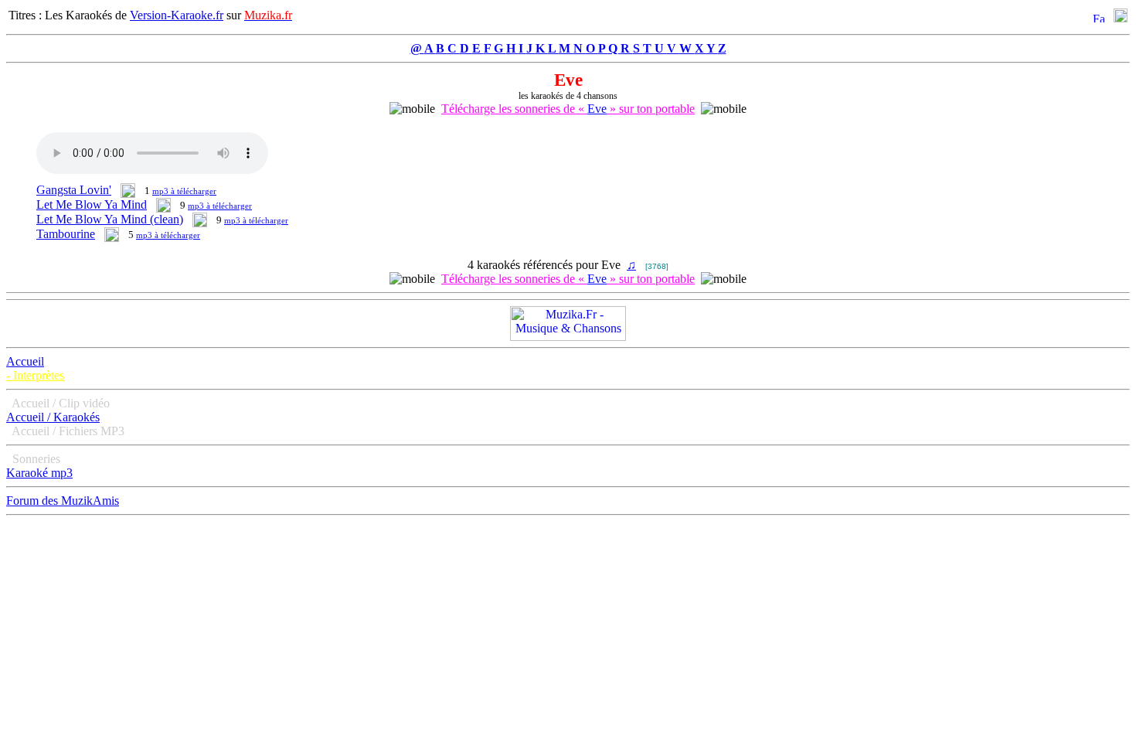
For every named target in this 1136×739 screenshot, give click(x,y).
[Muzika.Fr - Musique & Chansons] (568, 336)
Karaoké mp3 (39, 472)
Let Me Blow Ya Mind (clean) (109, 219)
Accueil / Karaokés (53, 417)
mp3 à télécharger (184, 191)
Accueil (25, 361)
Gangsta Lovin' (73, 189)
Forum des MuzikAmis (62, 500)
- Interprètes (35, 375)
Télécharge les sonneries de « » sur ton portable (568, 108)
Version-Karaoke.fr (176, 15)
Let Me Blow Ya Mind (91, 204)
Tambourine (65, 233)
